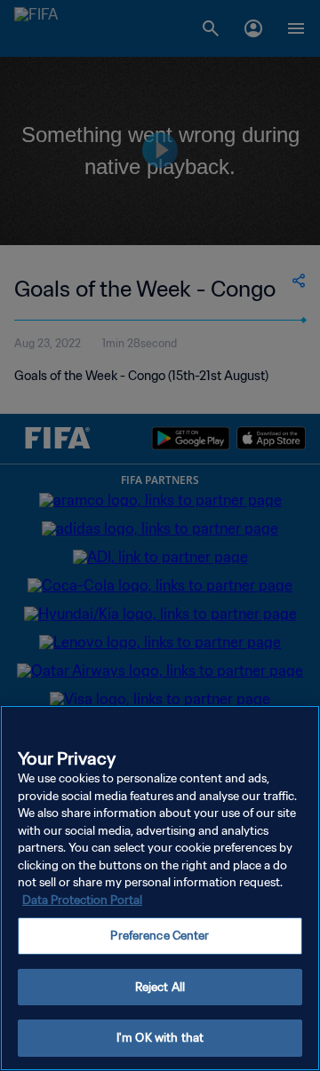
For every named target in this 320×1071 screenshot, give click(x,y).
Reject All (160, 987)
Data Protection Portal (82, 900)
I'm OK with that (160, 1037)
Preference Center (159, 935)
